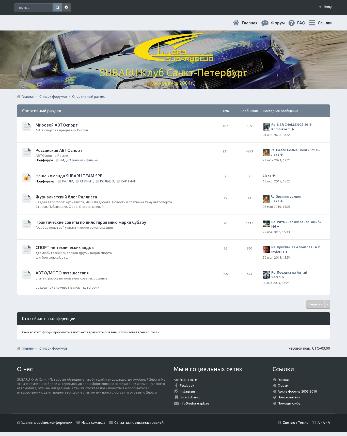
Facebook (187, 385)
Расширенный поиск (66, 7)
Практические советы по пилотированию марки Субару (91, 222)
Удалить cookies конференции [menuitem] (46, 423)
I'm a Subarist (190, 397)
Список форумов (53, 348)
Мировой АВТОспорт (57, 125)
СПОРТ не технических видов (65, 247)
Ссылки (325, 23)
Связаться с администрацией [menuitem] (139, 423)
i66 (273, 226)
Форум (283, 385)
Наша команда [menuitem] (93, 423)
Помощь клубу (289, 403)
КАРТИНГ (128, 181)
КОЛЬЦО (107, 181)
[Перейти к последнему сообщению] (293, 129)
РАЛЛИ (67, 181)
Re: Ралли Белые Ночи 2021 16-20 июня (298, 150)
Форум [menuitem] (282, 23)
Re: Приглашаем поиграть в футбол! (298, 247)
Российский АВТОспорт (59, 150)
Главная (254, 23)
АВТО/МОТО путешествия (62, 273)
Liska (275, 154)
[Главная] (173, 58)
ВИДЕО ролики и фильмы (79, 160)
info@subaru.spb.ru (194, 403)
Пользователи (289, 397)
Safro (276, 277)
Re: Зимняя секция (286, 196)
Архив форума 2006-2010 (297, 391)
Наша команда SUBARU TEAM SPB (69, 176)
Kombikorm (281, 129)
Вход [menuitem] (328, 7)
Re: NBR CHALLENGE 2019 (291, 124)
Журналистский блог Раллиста (66, 197)
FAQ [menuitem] (305, 23)
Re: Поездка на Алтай (289, 272)
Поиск (57, 7)
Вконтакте (188, 379)
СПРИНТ (86, 181)
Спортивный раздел (41, 110)
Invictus (277, 252)
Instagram (187, 391)
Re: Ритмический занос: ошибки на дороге (298, 222)
